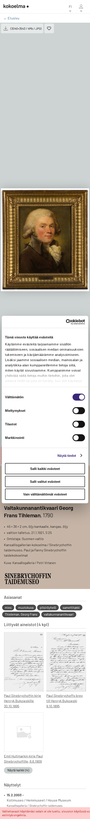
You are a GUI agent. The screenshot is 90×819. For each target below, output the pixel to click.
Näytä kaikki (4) (18, 770)
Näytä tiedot (66, 455)
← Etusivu (11, 18)
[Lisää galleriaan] (49, 28)
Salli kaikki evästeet (45, 469)
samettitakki (71, 607)
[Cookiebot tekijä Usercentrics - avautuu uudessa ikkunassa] (66, 322)
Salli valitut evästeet (45, 481)
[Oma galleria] (81, 6)
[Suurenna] (45, 239)
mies (8, 607)
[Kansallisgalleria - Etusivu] (16, 6)
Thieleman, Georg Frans (21, 614)
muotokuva (25, 607)
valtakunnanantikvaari (59, 614)
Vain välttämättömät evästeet (45, 494)
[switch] (79, 410)
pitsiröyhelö (48, 607)
